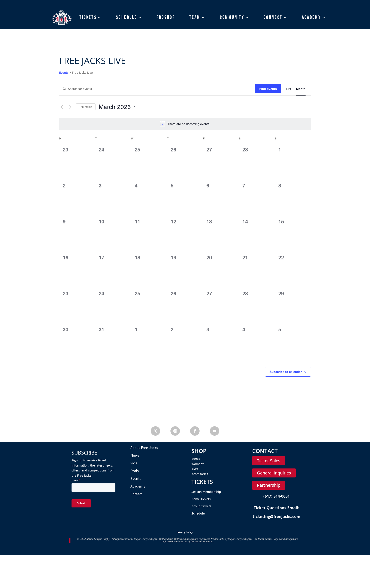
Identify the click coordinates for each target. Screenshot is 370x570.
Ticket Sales (268, 461)
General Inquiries (274, 473)
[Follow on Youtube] (214, 431)
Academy (311, 17)
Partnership (268, 485)
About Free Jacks (144, 447)
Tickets (88, 17)
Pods (134, 470)
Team (195, 17)
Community (232, 17)
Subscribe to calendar (286, 372)
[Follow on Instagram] (175, 431)
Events (64, 72)
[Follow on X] (155, 431)
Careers (136, 493)
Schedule (126, 17)
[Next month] (70, 106)
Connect (273, 17)
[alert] (185, 124)
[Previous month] (61, 106)
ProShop (166, 17)
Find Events (268, 89)
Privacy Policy (185, 532)
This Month (85, 106)
